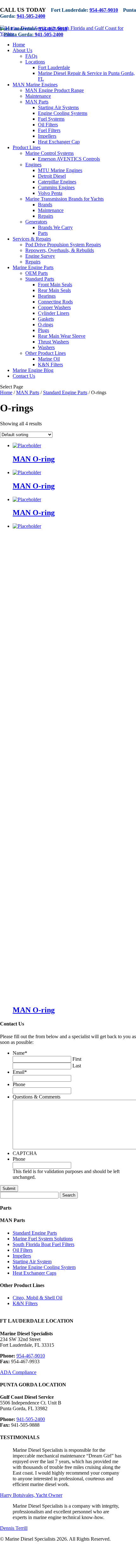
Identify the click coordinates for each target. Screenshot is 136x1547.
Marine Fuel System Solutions (43, 1238)
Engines (33, 164)
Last (76, 1065)
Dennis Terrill (14, 1528)
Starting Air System (32, 1261)
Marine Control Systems (49, 153)
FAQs (31, 56)
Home (19, 44)
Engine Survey (40, 256)
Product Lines (26, 147)
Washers (46, 347)
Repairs (45, 216)
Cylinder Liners (53, 313)
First (76, 1059)
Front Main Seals (55, 284)
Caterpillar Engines (57, 181)
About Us (22, 50)
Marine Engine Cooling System (44, 1267)
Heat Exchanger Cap (59, 141)
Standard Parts (39, 279)
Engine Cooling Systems (62, 113)
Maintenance (38, 96)
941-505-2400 (31, 16)
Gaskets (46, 319)
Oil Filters (48, 124)
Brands (45, 204)
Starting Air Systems (58, 107)
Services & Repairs (32, 239)
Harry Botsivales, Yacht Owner (31, 1495)
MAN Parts (36, 101)
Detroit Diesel (52, 176)
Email (20, 1072)
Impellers (47, 136)
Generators (36, 221)
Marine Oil (49, 359)
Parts (43, 233)
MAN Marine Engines (35, 84)
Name (20, 1053)
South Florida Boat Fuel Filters (43, 1244)
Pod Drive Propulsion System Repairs (63, 244)
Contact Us (24, 376)
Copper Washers (54, 307)
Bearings (47, 296)
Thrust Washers (53, 341)
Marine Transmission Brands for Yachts (64, 199)
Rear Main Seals (54, 290)
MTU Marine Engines (60, 170)
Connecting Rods (55, 301)
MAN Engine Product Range (54, 90)
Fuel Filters (49, 130)
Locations (35, 61)
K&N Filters (50, 364)
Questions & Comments (36, 1096)
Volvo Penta (50, 193)
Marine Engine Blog (33, 370)
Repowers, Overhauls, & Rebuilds (59, 250)
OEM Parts (36, 273)
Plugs (43, 330)
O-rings (45, 324)
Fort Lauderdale (54, 67)
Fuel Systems (51, 119)
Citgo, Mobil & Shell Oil (37, 1297)
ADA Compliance (18, 1372)
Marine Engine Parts (33, 267)
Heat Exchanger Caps (34, 1273)
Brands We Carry (55, 227)
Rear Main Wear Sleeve (61, 336)
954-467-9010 (104, 10)
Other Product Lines (45, 353)
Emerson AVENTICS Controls (69, 159)
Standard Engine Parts (65, 392)
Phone (19, 1084)
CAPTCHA (25, 1153)
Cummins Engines (56, 187)
